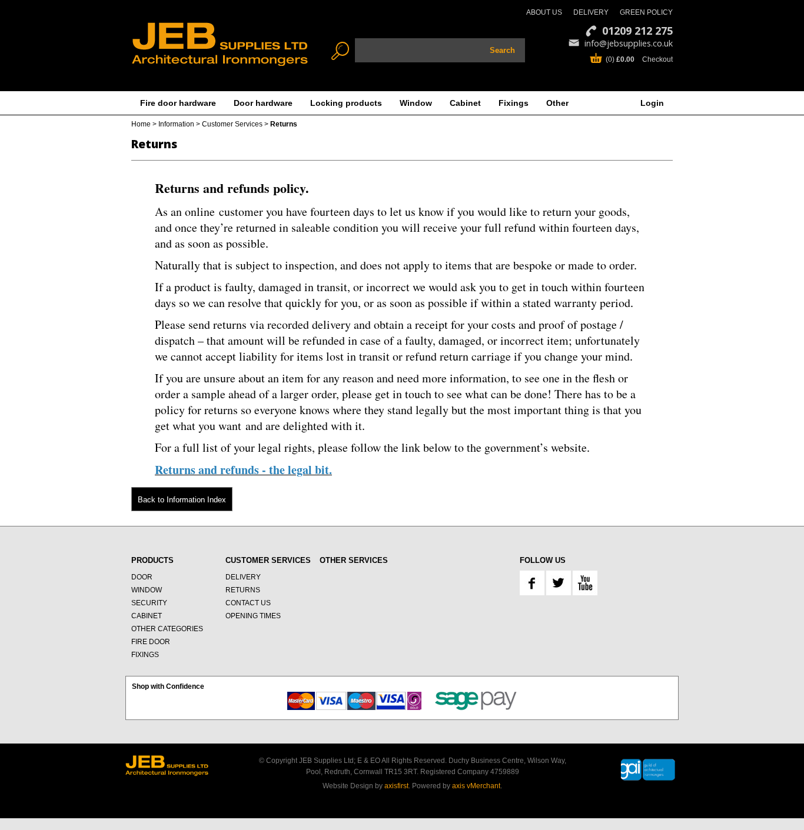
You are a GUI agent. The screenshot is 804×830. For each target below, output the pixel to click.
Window (416, 103)
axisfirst (396, 786)
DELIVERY (591, 12)
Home (141, 124)
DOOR (141, 577)
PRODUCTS (152, 560)
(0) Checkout (639, 59)
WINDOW (146, 590)
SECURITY (149, 603)
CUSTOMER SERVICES (268, 560)
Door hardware (263, 103)
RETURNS (242, 590)
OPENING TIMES (253, 616)
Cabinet (465, 103)
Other (557, 103)
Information (176, 124)
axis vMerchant (476, 786)
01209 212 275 (637, 31)
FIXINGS (145, 655)
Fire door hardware (178, 103)
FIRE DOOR (150, 642)
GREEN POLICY (646, 12)
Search (502, 50)
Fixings (514, 103)
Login (652, 103)
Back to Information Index (182, 499)
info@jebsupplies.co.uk (628, 43)
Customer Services (232, 124)
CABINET (146, 616)
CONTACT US (248, 603)
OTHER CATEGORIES (167, 629)
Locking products (346, 103)
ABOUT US (544, 12)
